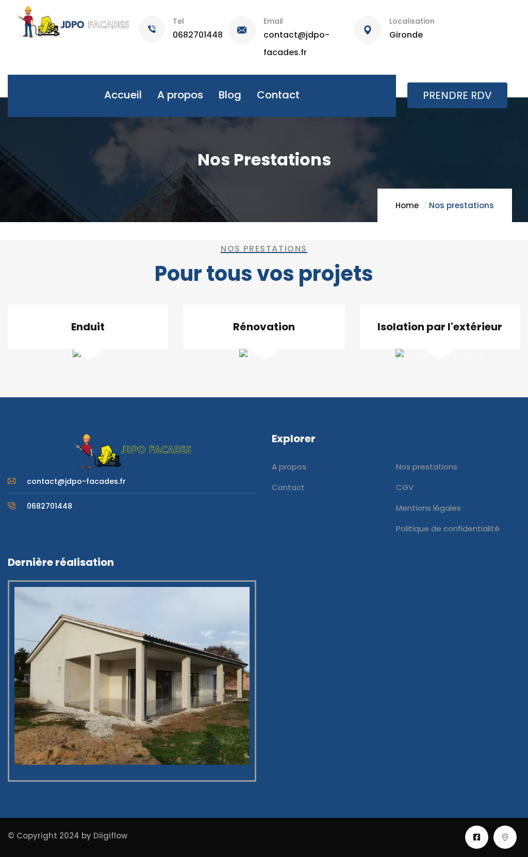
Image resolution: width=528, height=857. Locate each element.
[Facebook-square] (476, 837)
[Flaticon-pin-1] (505, 837)
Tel (178, 21)
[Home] (132, 451)
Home (407, 205)
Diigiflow (110, 835)
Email (273, 21)
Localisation (412, 21)
